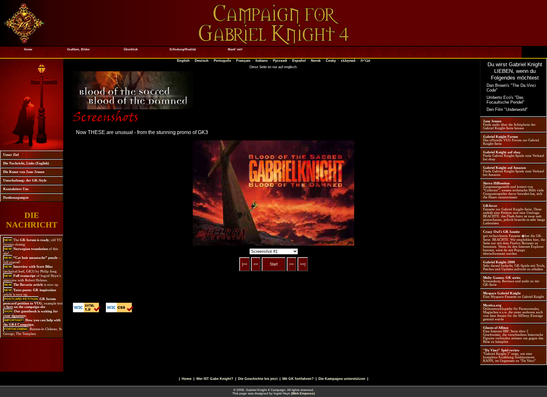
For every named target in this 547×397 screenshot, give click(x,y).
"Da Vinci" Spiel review (501, 350)
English (183, 60)
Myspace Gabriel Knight (502, 293)
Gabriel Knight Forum (500, 136)
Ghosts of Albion (495, 328)
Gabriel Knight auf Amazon (504, 168)
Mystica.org (492, 305)
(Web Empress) (303, 393)
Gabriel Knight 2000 (499, 262)
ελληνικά (348, 60)
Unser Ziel (11, 155)
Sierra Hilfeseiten (496, 183)
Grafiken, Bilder (78, 49)
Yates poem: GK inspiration (34, 290)
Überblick (131, 49)
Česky (331, 60)
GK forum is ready (34, 240)
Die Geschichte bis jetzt (258, 379)
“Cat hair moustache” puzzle (35, 257)
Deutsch (202, 60)
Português (222, 60)
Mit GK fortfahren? (298, 379)
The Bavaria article (28, 284)
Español (299, 60)
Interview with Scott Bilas (33, 266)
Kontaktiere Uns (15, 189)
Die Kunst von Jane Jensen (23, 172)
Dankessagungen (15, 197)
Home (26, 49)
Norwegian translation (30, 249)
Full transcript (24, 276)
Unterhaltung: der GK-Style (25, 180)
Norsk (316, 60)
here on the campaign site (25, 307)
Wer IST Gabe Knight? (214, 379)
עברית (365, 60)
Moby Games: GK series (501, 277)
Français (243, 60)
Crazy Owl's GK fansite (501, 232)
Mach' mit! (235, 49)
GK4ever (490, 206)
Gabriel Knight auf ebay (502, 152)
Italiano (261, 60)
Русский (280, 60)
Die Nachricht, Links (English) (26, 163)
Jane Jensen (492, 121)
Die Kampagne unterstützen (341, 379)
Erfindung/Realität (183, 49)
